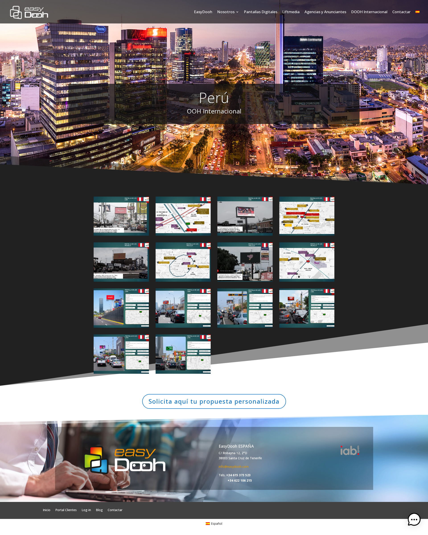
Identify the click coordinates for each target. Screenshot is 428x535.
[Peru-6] (183, 326)
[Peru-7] (245, 326)
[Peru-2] (245, 234)
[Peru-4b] (307, 280)
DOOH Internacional (369, 11)
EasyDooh (203, 11)
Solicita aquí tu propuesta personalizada (214, 401)
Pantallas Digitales (260, 11)
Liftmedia (291, 11)
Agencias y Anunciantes (325, 11)
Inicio (46, 510)
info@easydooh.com (234, 466)
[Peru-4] (245, 280)
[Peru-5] (121, 326)
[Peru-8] (307, 326)
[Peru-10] (183, 372)
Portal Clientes (66, 510)
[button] (414, 520)
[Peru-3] (121, 280)
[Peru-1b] (183, 234)
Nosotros (226, 11)
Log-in (86, 510)
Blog (99, 510)
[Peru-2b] (307, 234)
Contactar (401, 11)
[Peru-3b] (183, 280)
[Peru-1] (121, 234)
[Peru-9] (121, 372)
